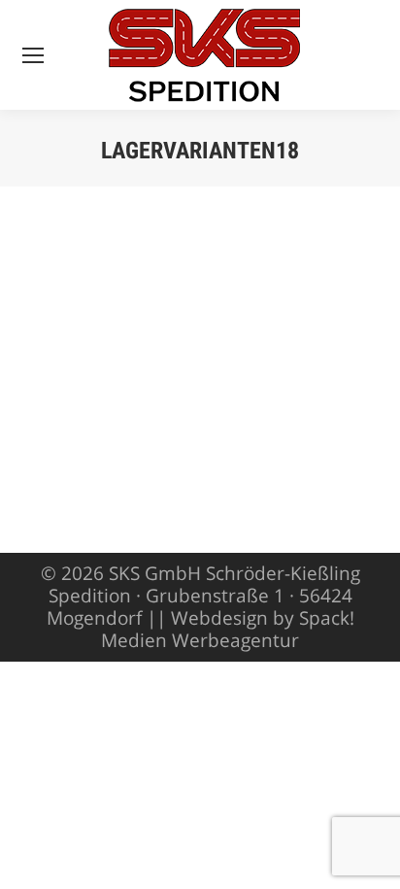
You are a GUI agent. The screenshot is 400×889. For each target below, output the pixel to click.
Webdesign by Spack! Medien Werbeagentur (227, 629)
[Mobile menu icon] (33, 55)
